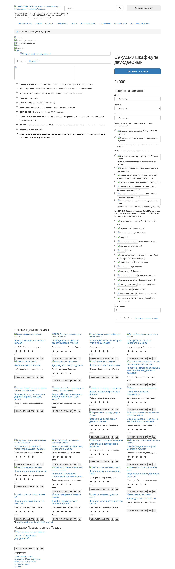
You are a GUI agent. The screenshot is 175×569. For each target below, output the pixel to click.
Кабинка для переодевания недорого (104, 445)
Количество (119, 305)
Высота (117, 104)
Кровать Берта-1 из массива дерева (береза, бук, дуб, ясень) (67, 396)
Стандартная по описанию (137, 132)
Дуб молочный (138, 232)
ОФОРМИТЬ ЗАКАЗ (137, 71)
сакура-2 (49, 522)
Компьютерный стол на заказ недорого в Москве (67, 447)
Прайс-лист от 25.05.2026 (25, 561)
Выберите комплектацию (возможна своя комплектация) (133, 124)
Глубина (118, 113)
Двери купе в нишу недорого (67, 365)
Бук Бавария (136, 266)
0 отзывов (139, 318)
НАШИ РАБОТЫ (25, 23)
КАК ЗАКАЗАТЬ (120, 23)
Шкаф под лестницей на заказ (30, 471)
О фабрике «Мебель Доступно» (27, 558)
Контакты (18, 566)
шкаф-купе (28, 522)
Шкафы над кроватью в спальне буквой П (64, 502)
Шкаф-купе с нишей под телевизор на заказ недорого (30, 447)
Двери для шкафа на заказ (141, 498)
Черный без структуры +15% (136, 300)
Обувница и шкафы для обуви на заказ (143, 475)
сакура (20, 522)
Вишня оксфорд (141, 262)
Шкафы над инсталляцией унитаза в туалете (141, 447)
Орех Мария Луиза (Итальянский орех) (137, 257)
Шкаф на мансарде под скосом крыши (106, 502)
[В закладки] (37, 358)
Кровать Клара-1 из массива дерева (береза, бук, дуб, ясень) (29, 396)
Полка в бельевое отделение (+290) (136, 188)
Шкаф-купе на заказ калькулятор (137, 393)
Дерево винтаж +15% (147, 280)
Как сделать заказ (21, 564)
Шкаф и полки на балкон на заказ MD (29, 502)
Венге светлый (139, 289)
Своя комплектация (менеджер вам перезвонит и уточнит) (138, 145)
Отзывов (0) (34, 61)
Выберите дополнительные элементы (131, 150)
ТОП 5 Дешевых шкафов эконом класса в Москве (65, 341)
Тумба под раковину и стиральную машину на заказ (67, 475)
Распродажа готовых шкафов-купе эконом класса (105, 341)
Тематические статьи (23, 556)
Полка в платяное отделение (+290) (136, 195)
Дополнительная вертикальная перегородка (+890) (138, 206)
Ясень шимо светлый (147, 241)
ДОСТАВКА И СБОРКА (140, 23)
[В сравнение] (42, 358)
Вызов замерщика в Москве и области (30, 341)
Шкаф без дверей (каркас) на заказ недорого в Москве (142, 420)
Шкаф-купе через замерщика (105, 365)
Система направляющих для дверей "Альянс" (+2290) (136, 162)
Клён (126, 237)
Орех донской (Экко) (146, 284)
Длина (117, 94)
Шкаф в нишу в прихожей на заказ (104, 472)
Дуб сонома (135, 271)
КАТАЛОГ (49, 23)
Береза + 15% (138, 228)
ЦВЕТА (74, 23)
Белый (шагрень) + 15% (137, 223)
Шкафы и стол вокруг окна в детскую (104, 393)
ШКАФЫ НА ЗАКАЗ (88, 23)
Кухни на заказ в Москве (27, 365)
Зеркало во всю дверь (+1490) (137, 169)
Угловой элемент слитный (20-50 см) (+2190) (136, 178)
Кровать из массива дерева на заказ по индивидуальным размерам (143, 370)
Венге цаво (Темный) (147, 293)
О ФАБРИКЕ (105, 23)
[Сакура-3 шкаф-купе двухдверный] (65, 54)
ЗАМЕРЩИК (62, 23)
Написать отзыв (151, 318)
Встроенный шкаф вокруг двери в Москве (103, 420)
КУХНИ (39, 23)
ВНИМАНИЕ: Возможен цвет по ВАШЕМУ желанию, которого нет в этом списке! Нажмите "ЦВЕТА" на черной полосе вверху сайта (137, 213)
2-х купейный (39, 522)
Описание (21, 61)
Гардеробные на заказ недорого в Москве (139, 341)
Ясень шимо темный (146, 275)
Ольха (128, 250)
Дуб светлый (136, 246)
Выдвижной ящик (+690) (149, 182)
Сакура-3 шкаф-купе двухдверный (25, 537)
